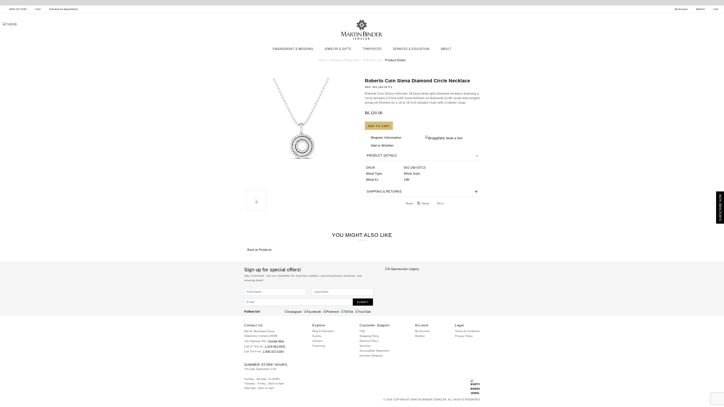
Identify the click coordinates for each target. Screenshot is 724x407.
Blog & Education (323, 331)
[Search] (664, 9)
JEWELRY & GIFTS (337, 48)
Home (322, 60)
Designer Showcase (344, 60)
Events (316, 335)
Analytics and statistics (338, 220)
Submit (363, 302)
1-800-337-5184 (273, 351)
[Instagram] (293, 311)
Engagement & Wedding (293, 48)
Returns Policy (369, 340)
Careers (317, 340)
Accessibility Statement (374, 350)
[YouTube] (363, 311)
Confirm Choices (362, 229)
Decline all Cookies (336, 229)
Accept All (387, 229)
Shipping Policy (369, 335)
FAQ (362, 331)
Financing (318, 345)
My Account (422, 331)
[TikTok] (347, 311)
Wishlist (420, 335)
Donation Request (371, 355)
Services (365, 345)
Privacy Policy (464, 335)
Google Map (276, 341)
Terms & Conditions (467, 331)
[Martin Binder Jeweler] (362, 29)
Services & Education (411, 48)
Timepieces (372, 48)
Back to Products (259, 249)
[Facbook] (312, 311)
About (446, 48)
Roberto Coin (372, 60)
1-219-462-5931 (275, 346)
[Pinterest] (331, 311)
